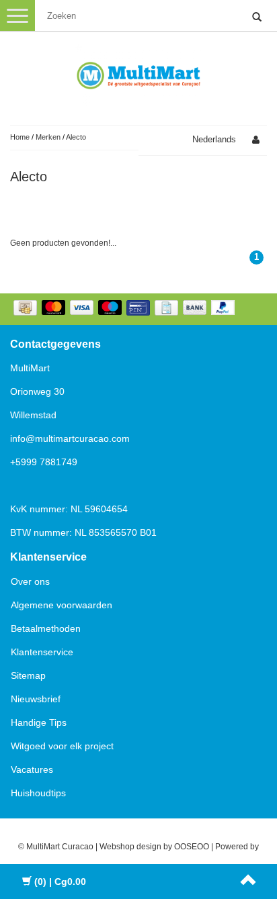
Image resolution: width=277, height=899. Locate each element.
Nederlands (214, 139)
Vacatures (32, 769)
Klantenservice (42, 652)
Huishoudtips (38, 793)
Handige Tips (39, 722)
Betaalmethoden (46, 628)
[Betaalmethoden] (125, 309)
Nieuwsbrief (36, 699)
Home (20, 137)
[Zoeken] (257, 17)
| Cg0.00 (60, 881)
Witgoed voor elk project (62, 746)
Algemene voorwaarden (61, 605)
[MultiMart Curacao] (138, 73)
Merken (48, 137)
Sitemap (28, 675)
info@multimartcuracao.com (70, 438)
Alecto (76, 137)
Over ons (30, 581)
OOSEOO (191, 846)
